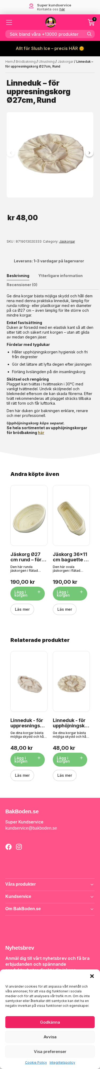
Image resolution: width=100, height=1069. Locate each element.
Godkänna (50, 1022)
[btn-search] (89, 34)
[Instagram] (19, 847)
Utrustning (47, 62)
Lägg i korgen (20, 593)
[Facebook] (8, 847)
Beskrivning (18, 275)
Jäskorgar (65, 62)
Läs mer (22, 609)
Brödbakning (26, 62)
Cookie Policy (36, 1062)
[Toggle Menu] (9, 22)
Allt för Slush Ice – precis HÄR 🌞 (50, 48)
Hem (9, 62)
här (41, 432)
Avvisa (50, 1036)
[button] (92, 976)
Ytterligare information (60, 275)
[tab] (22, 275)
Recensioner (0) (22, 284)
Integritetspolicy (62, 1062)
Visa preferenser (50, 1051)
